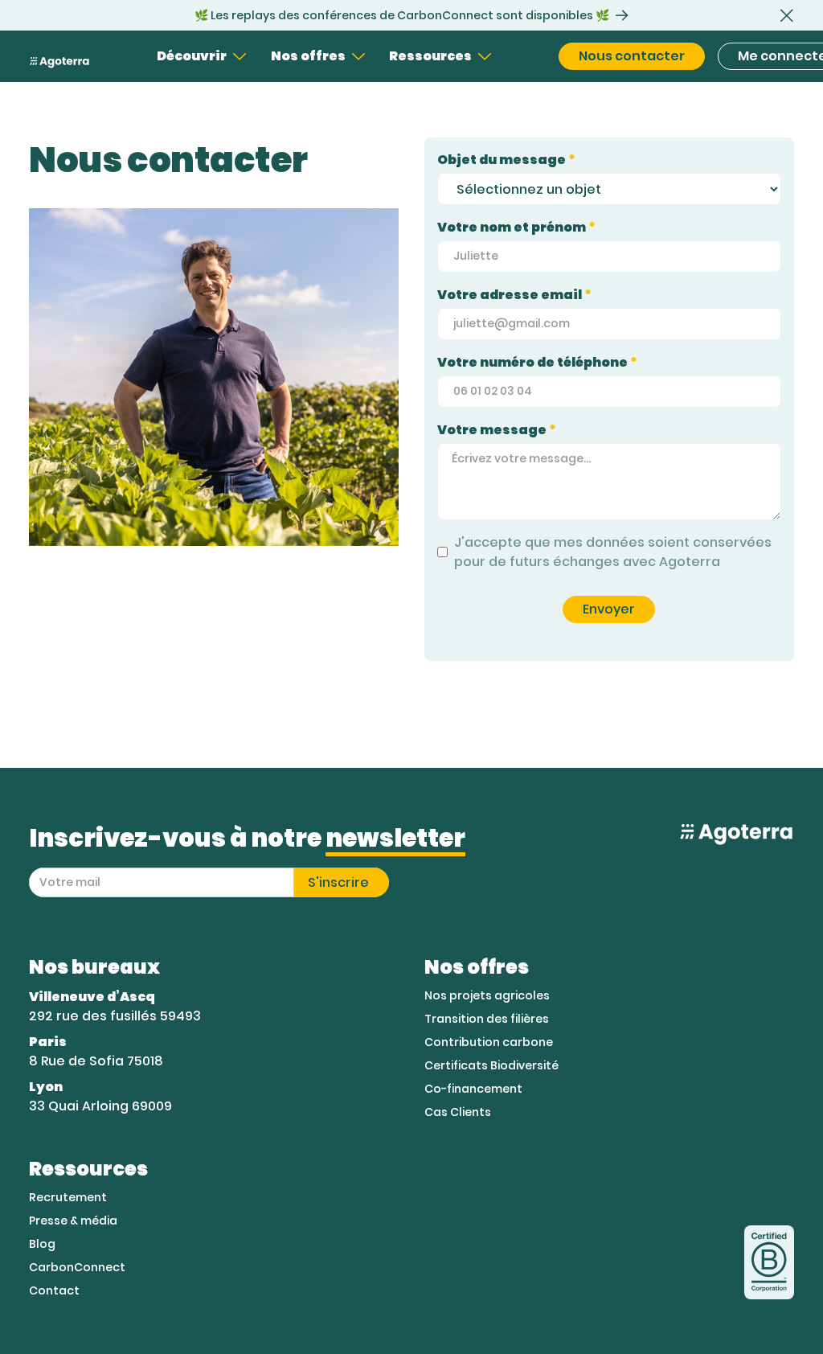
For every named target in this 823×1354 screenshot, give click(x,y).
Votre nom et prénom (516, 227)
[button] (787, 15)
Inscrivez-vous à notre (247, 839)
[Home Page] (59, 56)
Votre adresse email (514, 294)
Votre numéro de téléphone (537, 362)
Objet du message (506, 159)
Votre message (496, 430)
